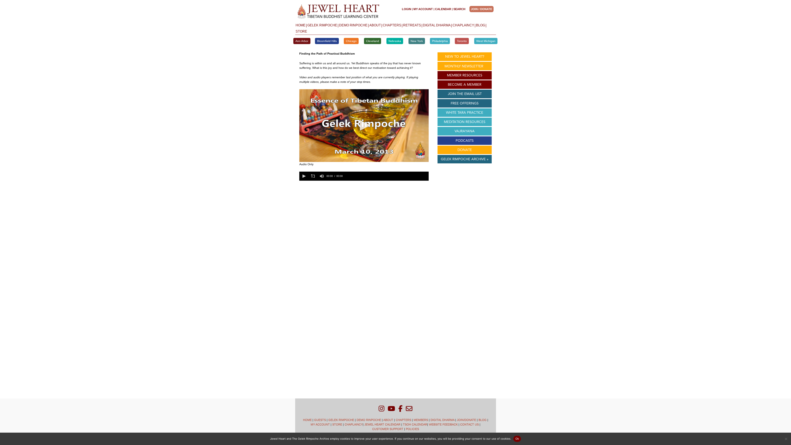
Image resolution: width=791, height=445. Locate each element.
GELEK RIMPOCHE (322, 25)
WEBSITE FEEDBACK (443, 424)
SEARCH (459, 9)
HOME (300, 25)
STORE (301, 31)
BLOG (480, 25)
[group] (321, 176)
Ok (517, 438)
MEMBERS (421, 420)
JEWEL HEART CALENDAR (382, 424)
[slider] (386, 176)
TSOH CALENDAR (415, 424)
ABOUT (375, 25)
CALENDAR (443, 9)
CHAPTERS (392, 25)
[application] (364, 125)
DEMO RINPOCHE (353, 25)
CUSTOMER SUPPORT (387, 429)
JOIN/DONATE (466, 420)
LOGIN (406, 9)
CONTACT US (469, 424)
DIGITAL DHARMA (437, 25)
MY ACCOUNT (423, 9)
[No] (786, 439)
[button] (482, 9)
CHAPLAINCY (463, 25)
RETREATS (412, 25)
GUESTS (320, 420)
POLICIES (412, 429)
